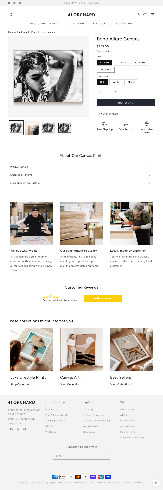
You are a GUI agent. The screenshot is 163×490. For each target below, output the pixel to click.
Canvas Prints (127, 426)
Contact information (134, 482)
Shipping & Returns (55, 420)
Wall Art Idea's (90, 426)
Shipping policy (115, 482)
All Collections (128, 409)
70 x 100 (122, 62)
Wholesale (51, 432)
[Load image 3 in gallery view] (48, 128)
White (116, 82)
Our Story (88, 409)
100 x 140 (105, 69)
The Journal (89, 432)
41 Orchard (32, 483)
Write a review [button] (103, 298)
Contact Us (51, 409)
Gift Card (50, 426)
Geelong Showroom (93, 415)
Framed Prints (127, 420)
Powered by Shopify (47, 483)
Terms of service (97, 482)
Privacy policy (80, 482)
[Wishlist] (145, 14)
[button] (11, 14)
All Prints (125, 415)
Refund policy (65, 482)
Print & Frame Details (56, 415)
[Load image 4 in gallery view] (64, 128)
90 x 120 (140, 62)
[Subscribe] (106, 456)
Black (131, 82)
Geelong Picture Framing (96, 420)
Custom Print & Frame (132, 437)
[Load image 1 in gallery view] (16, 128)
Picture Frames (128, 432)
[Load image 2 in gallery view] (32, 128)
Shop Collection (20, 384)
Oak (102, 82)
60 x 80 (104, 62)
